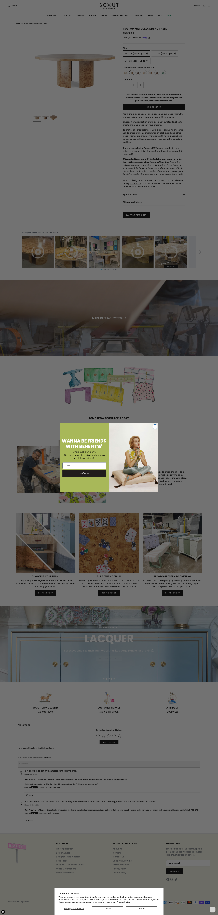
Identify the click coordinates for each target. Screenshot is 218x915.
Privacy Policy (123, 902)
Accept (107, 908)
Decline (141, 908)
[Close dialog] (155, 426)
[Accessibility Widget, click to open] (3, 912)
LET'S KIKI (84, 473)
